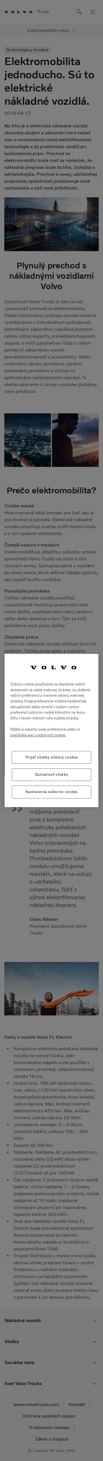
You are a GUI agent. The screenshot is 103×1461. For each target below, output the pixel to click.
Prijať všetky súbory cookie (51, 757)
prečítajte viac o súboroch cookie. (38, 735)
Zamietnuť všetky (51, 774)
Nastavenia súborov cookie (51, 792)
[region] (51, 730)
